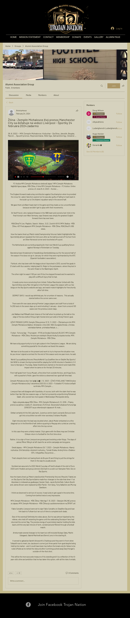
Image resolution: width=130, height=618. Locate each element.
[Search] (101, 85)
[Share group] (123, 85)
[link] (14, 95)
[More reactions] (18, 573)
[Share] (77, 110)
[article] (43, 347)
